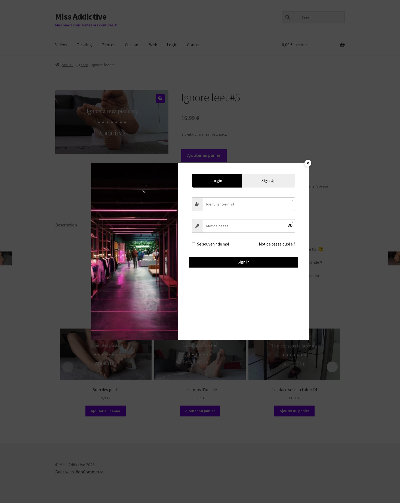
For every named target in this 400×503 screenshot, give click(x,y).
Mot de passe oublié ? (277, 244)
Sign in (244, 262)
